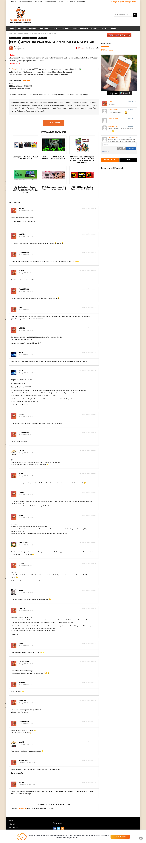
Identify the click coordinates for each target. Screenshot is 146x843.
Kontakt (12, 824)
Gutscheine (25, 37)
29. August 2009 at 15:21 (26, 545)
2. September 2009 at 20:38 (27, 784)
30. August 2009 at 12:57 (26, 684)
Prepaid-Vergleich (50, 1)
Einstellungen (105, 151)
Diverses (32, 28)
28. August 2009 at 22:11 (26, 476)
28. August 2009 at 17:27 (26, 236)
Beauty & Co (21, 28)
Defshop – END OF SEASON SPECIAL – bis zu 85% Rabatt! (53, 158)
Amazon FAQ (62, 1)
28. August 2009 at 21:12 (26, 453)
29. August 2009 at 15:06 (26, 517)
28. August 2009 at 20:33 (26, 416)
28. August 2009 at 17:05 (26, 210)
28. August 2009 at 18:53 (26, 354)
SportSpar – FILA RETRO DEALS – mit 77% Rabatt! (25, 158)
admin (21, 451)
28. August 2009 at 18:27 (26, 309)
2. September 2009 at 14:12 (27, 762)
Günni (16, 47)
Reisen (94, 28)
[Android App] (125, 92)
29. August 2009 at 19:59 (26, 610)
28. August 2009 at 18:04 (26, 291)
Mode (75, 28)
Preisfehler (84, 28)
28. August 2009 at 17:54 (26, 273)
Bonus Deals (38, 1)
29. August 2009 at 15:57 (26, 565)
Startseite (13, 1)
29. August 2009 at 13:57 (26, 494)
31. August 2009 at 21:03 (26, 723)
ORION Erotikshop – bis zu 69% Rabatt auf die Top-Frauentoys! (54, 188)
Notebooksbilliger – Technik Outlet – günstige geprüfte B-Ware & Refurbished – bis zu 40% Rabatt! (25, 190)
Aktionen (21, 33)
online (107, 50)
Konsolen (65, 28)
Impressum (14, 827)
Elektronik (44, 28)
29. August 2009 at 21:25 (26, 645)
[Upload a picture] (124, 148)
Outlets (113, 28)
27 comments (94, 48)
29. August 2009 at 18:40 (26, 592)
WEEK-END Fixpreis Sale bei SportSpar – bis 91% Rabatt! (82, 188)
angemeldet (23, 808)
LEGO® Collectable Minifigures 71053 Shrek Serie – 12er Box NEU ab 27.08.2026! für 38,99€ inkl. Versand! (82, 160)
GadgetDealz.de (81, 1)
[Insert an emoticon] (119, 148)
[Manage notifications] (141, 838)
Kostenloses (33, 37)
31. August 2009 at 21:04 (26, 744)
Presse (71, 1)
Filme (55, 28)
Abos (12, 28)
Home (10, 33)
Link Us (12, 820)
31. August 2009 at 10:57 (26, 703)
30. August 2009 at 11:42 (26, 664)
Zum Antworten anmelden (89, 208)
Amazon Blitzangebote (25, 1)
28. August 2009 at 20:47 (26, 434)
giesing (22, 328)
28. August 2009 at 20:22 (26, 373)
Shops (103, 28)
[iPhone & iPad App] (113, 92)
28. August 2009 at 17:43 (26, 254)
